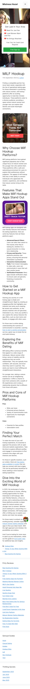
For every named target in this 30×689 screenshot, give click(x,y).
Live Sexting (6, 590)
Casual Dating (7, 643)
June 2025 (6, 677)
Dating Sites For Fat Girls (10, 621)
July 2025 (5, 674)
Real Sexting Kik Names (13, 554)
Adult (4, 640)
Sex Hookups (6, 655)
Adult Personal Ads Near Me (12, 587)
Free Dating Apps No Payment (12, 579)
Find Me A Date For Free (10, 606)
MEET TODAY (15, 136)
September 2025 (8, 671)
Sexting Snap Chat (8, 593)
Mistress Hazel (10, 4)
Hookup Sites (9, 546)
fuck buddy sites (19, 539)
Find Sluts (5, 626)
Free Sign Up (15, 50)
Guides (4, 646)
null (3, 652)
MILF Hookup (6, 571)
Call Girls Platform (8, 612)
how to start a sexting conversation (14, 330)
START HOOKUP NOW (15, 221)
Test (3, 658)
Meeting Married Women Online (13, 581)
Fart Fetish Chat (7, 596)
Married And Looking (9, 599)
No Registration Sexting (10, 618)
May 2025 (5, 680)
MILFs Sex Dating (8, 584)
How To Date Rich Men (10, 624)
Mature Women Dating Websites (13, 615)
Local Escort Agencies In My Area (13, 609)
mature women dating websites (13, 523)
